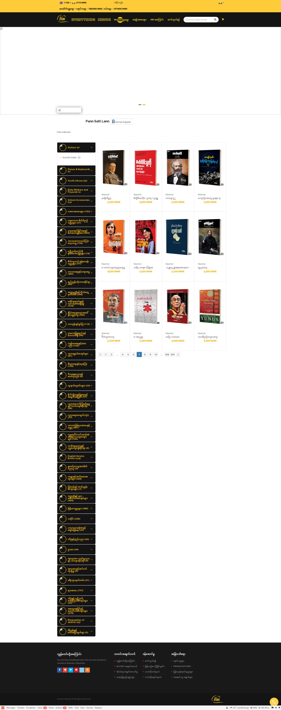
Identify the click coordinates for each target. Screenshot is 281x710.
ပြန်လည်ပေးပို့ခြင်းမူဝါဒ (155, 666)
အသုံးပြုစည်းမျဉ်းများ (125, 677)
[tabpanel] (140, 71)
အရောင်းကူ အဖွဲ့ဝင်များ (183, 677)
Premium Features (182, 666)
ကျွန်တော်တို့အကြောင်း (125, 661)
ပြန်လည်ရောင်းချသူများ (183, 671)
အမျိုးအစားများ (139, 19)
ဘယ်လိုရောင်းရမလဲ (153, 677)
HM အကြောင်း (157, 19)
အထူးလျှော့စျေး (121, 19)
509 (173, 354)
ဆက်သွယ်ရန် (174, 19)
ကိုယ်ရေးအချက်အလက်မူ (127, 671)
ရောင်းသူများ (178, 661)
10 (156, 354)
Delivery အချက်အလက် (126, 666)
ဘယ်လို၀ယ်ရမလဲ (152, 671)
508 (167, 354)
